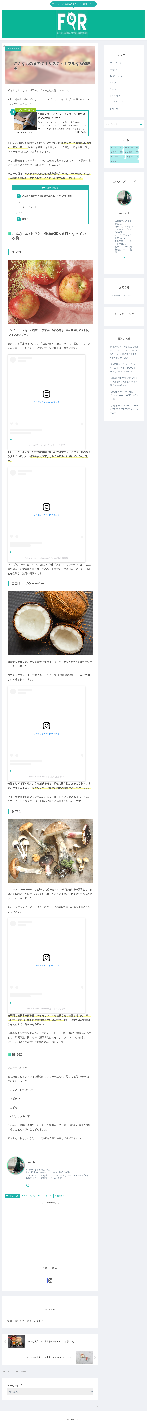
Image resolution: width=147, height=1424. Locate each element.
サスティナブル (30, 1196)
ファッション (13, 1196)
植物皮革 (60, 1196)
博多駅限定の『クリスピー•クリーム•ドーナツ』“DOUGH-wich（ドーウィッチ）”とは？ (123, 368)
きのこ (22, 213)
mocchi (31, 1162)
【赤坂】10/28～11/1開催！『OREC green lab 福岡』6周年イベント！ (124, 395)
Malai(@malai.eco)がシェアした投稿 (45, 777)
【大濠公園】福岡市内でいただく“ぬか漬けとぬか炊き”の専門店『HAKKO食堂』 (124, 381)
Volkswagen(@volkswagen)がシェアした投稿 (45, 558)
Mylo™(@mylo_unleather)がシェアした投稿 (45, 1008)
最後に (25, 219)
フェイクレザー (47, 1196)
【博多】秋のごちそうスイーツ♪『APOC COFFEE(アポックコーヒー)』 (124, 409)
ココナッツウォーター (29, 207)
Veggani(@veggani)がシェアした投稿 (46, 445)
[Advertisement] (50, 1232)
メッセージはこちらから (121, 295)
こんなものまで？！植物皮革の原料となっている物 (47, 196)
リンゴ (22, 202)
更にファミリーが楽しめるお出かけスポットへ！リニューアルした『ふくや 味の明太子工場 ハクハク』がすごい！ (124, 352)
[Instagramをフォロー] (28, 1185)
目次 (49, 187)
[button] (141, 124)
